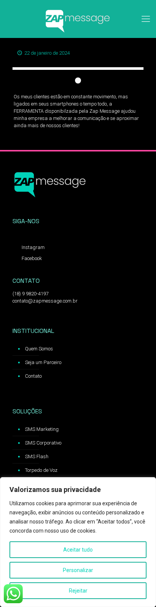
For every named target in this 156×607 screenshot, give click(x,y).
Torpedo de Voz (41, 470)
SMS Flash (36, 456)
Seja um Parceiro (43, 362)
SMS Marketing (42, 429)
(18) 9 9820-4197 (30, 293)
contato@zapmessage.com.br (45, 301)
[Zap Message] (78, 19)
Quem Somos (39, 349)
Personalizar (78, 570)
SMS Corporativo (43, 443)
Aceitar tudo (78, 550)
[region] (78, 542)
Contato (33, 376)
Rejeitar (78, 591)
